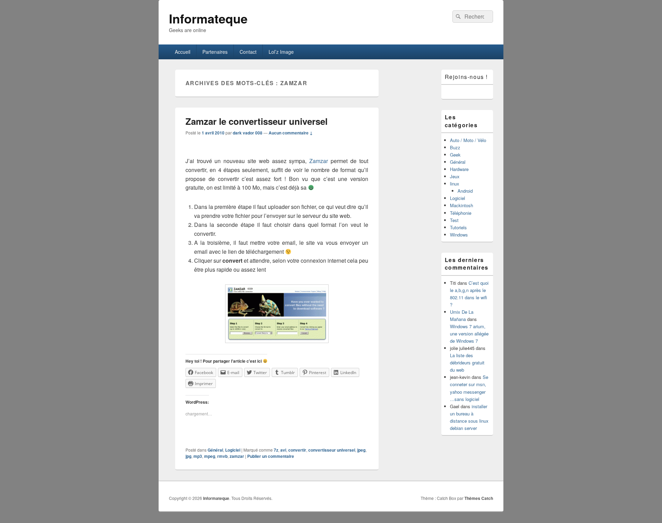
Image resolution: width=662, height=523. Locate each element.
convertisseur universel (331, 450)
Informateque (208, 18)
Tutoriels (458, 227)
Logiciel (232, 450)
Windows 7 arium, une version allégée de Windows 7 (469, 333)
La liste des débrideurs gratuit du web (467, 362)
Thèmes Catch (478, 498)
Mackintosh (461, 205)
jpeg (361, 450)
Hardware (459, 169)
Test (454, 220)
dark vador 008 (247, 133)
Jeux (455, 176)
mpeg (209, 456)
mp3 (197, 456)
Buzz (455, 147)
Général (215, 450)
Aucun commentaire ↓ (291, 133)
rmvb (222, 456)
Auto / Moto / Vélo (468, 140)
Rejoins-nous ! (466, 77)
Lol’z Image (281, 51)
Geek (455, 154)
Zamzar (318, 161)
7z (276, 450)
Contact (248, 51)
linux (454, 183)
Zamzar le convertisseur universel (256, 121)
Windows (459, 234)
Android (465, 191)
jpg (188, 456)
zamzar (237, 456)
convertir (297, 450)
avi (283, 450)
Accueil (182, 51)
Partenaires (215, 51)
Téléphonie (460, 213)
